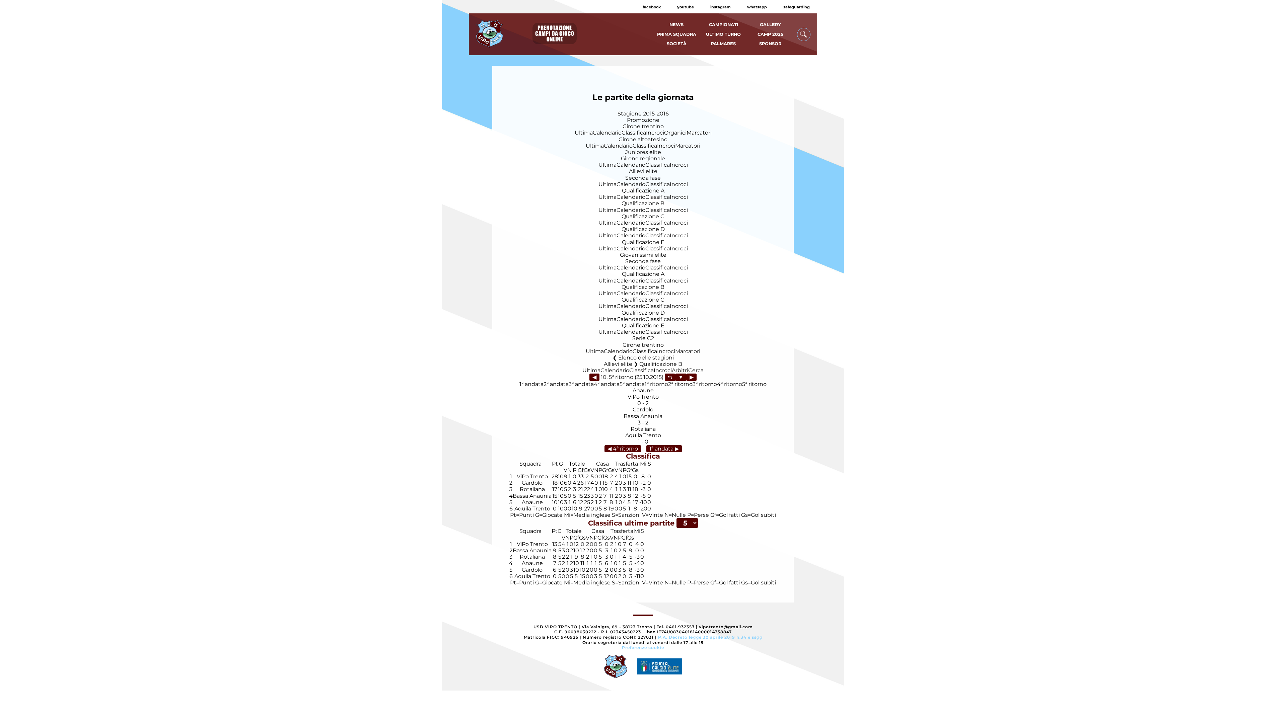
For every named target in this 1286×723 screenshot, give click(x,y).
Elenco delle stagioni (646, 357)
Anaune (643, 390)
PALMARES (723, 43)
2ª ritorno (680, 384)
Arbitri (680, 370)
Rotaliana (643, 429)
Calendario (607, 133)
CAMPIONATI (723, 24)
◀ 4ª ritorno (623, 449)
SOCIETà (677, 43)
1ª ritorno (656, 384)
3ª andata (581, 384)
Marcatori (699, 133)
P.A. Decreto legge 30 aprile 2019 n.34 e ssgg (710, 637)
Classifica (634, 133)
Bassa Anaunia (643, 416)
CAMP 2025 (770, 34)
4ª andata (607, 384)
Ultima (584, 133)
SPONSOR (770, 43)
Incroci (655, 133)
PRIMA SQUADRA (676, 34)
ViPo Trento (643, 397)
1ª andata (531, 384)
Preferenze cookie (643, 647)
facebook (652, 7)
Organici (675, 133)
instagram (720, 7)
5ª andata (632, 384)
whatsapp (757, 7)
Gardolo (643, 409)
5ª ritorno (754, 384)
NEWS (676, 24)
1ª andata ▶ (664, 449)
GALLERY (770, 24)
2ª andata (556, 384)
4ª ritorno (729, 384)
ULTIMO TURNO (723, 34)
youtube (685, 7)
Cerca (696, 370)
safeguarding (796, 7)
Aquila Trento (643, 435)
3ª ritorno (705, 384)
